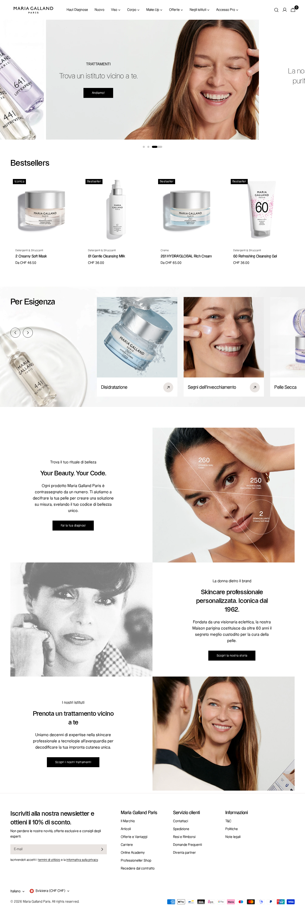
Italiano (15, 891)
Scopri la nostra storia (232, 655)
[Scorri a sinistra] (15, 333)
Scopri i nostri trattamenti (73, 762)
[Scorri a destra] (28, 333)
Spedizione (181, 829)
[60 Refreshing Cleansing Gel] (261, 209)
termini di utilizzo (49, 859)
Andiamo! (98, 92)
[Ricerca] (276, 10)
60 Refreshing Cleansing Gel (255, 256)
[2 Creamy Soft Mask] (43, 209)
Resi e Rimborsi (184, 837)
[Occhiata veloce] (71, 186)
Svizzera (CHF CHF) (50, 890)
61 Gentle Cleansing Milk (106, 256)
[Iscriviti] (102, 849)
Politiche (231, 829)
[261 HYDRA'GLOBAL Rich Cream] (189, 209)
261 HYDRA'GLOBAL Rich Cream (186, 256)
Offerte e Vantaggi (134, 837)
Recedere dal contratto (138, 868)
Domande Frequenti (187, 844)
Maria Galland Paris (36, 901)
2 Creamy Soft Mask (31, 256)
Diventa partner (184, 852)
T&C (228, 821)
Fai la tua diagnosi (73, 525)
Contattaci (180, 821)
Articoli (126, 829)
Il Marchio (128, 821)
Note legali (232, 837)
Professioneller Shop (136, 860)
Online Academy (133, 852)
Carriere (127, 844)
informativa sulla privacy (82, 859)
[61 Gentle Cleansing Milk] (116, 209)
